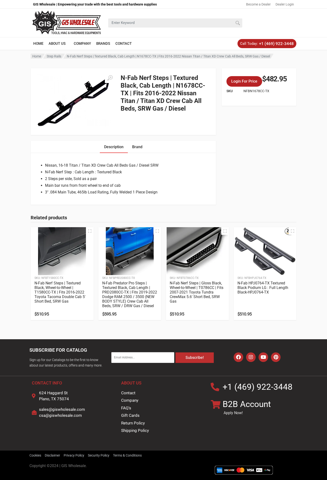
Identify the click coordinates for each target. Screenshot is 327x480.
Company (82, 43)
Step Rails (54, 56)
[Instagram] (251, 357)
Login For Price (244, 81)
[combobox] (175, 23)
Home (38, 43)
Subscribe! (195, 357)
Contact (123, 43)
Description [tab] (114, 147)
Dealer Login (285, 4)
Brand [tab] (137, 147)
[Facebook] (238, 357)
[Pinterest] (276, 357)
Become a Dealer (258, 4)
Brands (103, 43)
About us (57, 43)
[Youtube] (263, 357)
